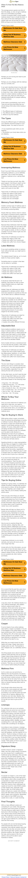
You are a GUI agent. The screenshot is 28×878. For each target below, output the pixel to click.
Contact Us (23, 877)
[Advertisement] (14, 855)
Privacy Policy (5, 877)
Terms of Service (14, 877)
